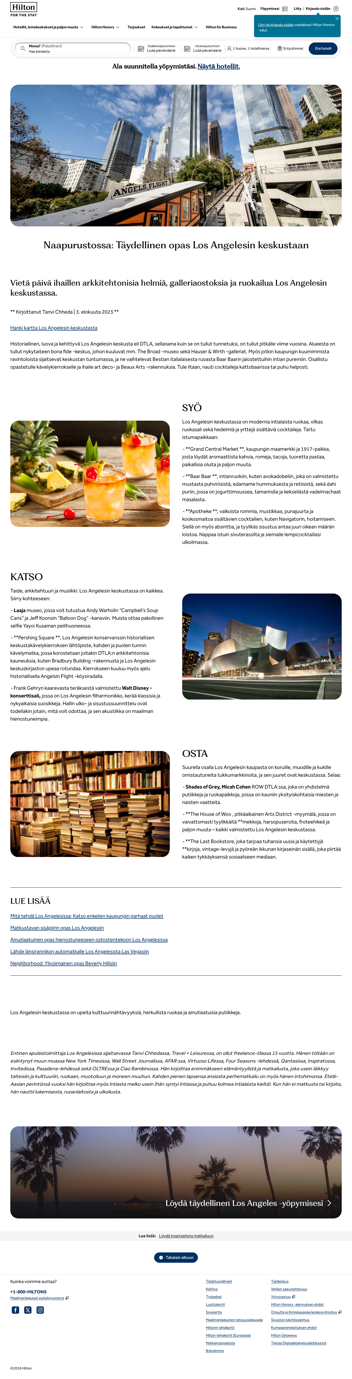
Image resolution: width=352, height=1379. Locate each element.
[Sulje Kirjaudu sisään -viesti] (337, 18)
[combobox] (72, 48)
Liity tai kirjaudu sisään (276, 25)
